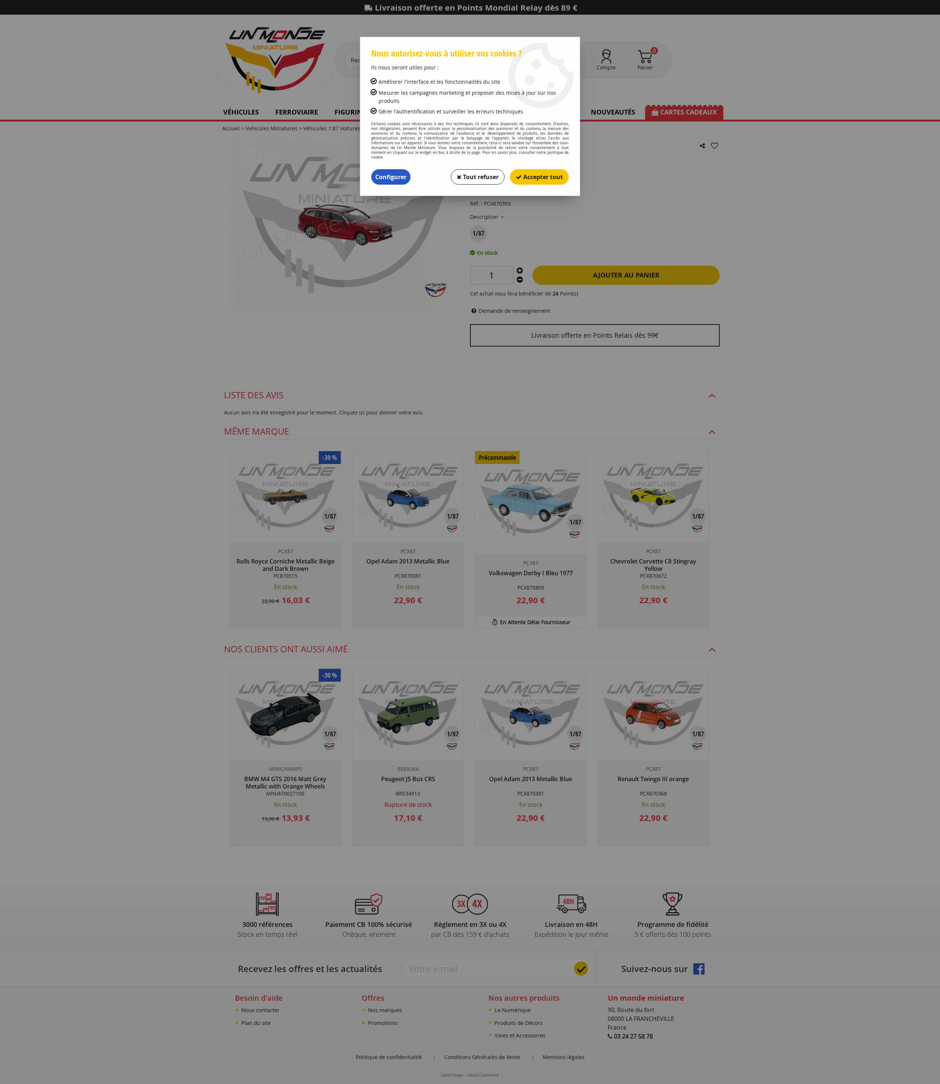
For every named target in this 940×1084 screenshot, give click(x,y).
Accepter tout (542, 177)
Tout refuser (480, 177)
